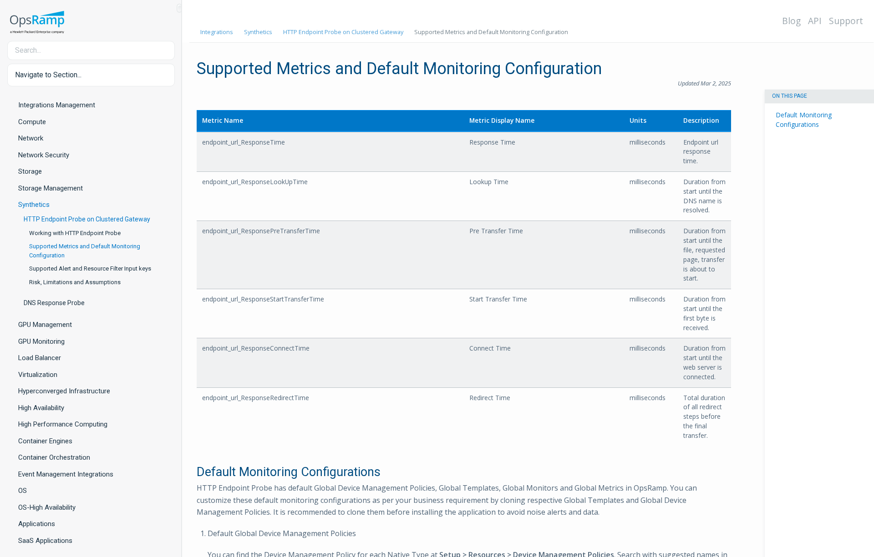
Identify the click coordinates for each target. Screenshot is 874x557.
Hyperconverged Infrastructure (64, 391)
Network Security (43, 155)
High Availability (41, 408)
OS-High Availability (47, 507)
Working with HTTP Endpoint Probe (75, 233)
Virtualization (37, 375)
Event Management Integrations (65, 474)
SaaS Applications (45, 541)
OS (22, 491)
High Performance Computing (62, 424)
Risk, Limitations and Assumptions (75, 282)
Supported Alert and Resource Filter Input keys (90, 268)
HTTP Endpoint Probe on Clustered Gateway (87, 219)
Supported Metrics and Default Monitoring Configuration (84, 251)
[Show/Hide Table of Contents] (179, 8)
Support (846, 21)
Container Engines (45, 441)
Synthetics (34, 205)
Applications (36, 524)
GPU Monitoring (41, 341)
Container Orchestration (54, 457)
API (815, 21)
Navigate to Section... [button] (48, 74)
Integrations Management (56, 105)
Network (30, 138)
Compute (32, 122)
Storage (30, 171)
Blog (791, 21)
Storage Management (50, 188)
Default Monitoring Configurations (804, 120)
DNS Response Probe (54, 302)
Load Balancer (39, 358)
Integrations (216, 32)
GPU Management (45, 325)
